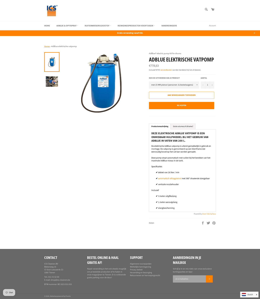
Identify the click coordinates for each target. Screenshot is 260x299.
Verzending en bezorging (141, 272)
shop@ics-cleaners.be (60, 280)
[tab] (160, 126)
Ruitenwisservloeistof (97, 25)
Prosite (68, 296)
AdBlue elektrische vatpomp (64, 46)
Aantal (204, 78)
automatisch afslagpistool (169, 178)
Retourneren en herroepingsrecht (145, 275)
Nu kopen (181, 105)
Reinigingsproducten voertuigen (136, 25)
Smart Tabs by (207, 214)
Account (212, 25)
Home (47, 25)
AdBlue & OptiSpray (66, 25)
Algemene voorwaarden (141, 263)
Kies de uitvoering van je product (164, 78)
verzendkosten (166, 70)
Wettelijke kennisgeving (140, 266)
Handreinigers (169, 25)
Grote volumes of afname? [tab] (183, 126)
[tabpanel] (182, 170)
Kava (214, 214)
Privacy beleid (136, 269)
